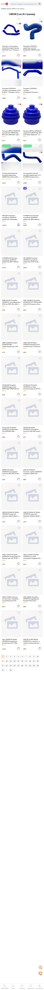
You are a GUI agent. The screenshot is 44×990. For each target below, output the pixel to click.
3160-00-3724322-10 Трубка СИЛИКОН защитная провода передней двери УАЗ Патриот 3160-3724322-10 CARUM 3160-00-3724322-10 (32, 516)
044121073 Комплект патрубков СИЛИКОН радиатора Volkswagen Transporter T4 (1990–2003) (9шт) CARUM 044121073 (10, 219)
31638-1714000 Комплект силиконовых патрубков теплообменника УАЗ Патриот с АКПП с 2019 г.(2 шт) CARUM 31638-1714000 (10, 600)
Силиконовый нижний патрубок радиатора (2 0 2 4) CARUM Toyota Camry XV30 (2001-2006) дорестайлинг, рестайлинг (32, 177)
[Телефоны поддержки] (40, 973)
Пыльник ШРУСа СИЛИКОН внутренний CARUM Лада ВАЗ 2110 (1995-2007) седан (11, 133)
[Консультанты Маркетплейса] (40, 967)
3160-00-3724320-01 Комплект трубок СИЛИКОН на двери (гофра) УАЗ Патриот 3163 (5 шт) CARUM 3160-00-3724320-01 (32, 473)
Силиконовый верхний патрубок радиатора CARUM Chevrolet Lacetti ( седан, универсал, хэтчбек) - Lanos (11, 177)
